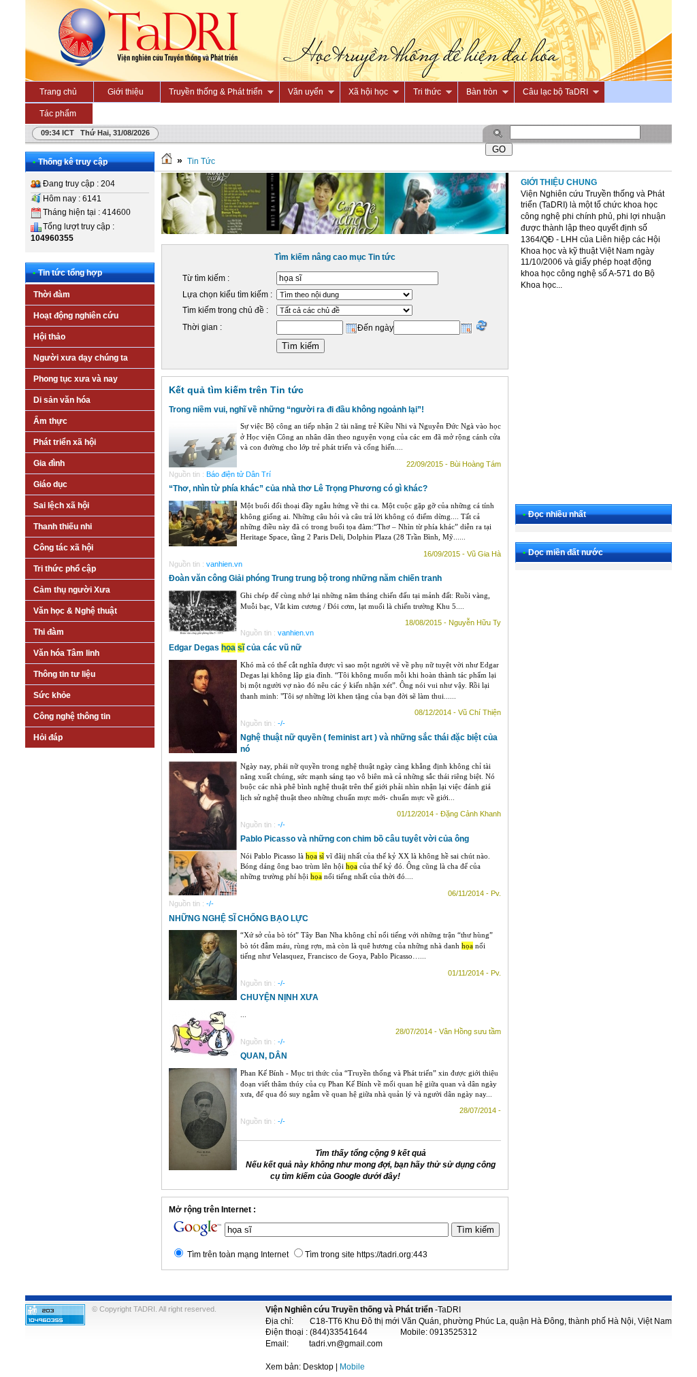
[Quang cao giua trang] (334, 231)
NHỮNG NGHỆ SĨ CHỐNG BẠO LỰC (238, 918)
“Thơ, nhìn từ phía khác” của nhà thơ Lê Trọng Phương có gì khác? (298, 488)
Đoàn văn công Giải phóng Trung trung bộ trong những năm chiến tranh (305, 578)
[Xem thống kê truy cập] (55, 1322)
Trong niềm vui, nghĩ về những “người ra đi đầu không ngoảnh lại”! (296, 409)
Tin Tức (201, 161)
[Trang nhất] (166, 161)
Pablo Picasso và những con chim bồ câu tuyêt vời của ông (354, 839)
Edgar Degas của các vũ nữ (235, 647)
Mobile (352, 1367)
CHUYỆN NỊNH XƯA (279, 997)
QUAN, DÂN (263, 1056)
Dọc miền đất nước (565, 552)
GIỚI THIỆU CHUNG (559, 182)
